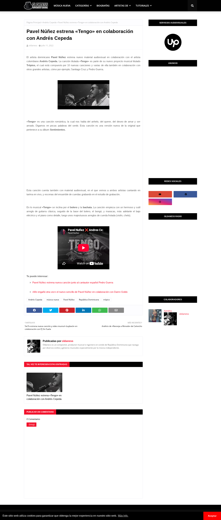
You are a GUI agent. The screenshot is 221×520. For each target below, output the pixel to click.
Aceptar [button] (212, 516)
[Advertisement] (83, 156)
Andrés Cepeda (49, 22)
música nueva (53, 299)
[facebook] (186, 194)
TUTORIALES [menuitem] (142, 5)
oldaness (33, 45)
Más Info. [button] (123, 515)
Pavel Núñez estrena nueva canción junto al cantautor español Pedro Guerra (72, 282)
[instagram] (160, 202)
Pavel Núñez (69, 299)
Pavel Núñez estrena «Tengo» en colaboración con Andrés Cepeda (44, 397)
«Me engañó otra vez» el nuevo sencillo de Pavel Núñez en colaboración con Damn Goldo (79, 291)
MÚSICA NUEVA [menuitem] (62, 5)
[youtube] (160, 194)
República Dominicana (89, 299)
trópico (106, 299)
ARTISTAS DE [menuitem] (121, 5)
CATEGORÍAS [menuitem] (82, 5)
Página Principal (34, 22)
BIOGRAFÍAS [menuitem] (103, 5)
